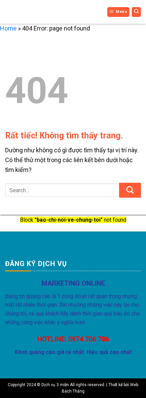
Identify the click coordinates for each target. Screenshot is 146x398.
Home (8, 28)
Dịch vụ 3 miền (26, 12)
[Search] (136, 12)
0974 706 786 (88, 339)
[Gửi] (130, 190)
